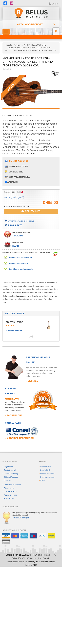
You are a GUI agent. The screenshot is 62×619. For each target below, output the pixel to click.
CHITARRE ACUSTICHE (35, 45)
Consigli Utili (45, 470)
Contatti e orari (10, 470)
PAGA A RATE (15, 225)
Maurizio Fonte (47, 561)
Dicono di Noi (45, 467)
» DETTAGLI (32, 380)
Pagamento (8, 467)
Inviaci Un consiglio (21, 518)
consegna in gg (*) (14, 197)
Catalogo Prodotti (30, 24)
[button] (6, 337)
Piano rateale (9, 488)
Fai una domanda (18, 161)
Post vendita (9, 498)
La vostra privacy (11, 474)
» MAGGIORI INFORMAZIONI (19, 438)
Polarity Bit (33, 561)
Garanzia (7, 480)
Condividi (12, 182)
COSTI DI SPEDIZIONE (18, 218)
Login (54, 4)
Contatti (46, 558)
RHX (35, 564)
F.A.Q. (42, 480)
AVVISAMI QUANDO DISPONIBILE (21, 221)
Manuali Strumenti (47, 474)
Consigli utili (16, 171)
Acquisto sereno (10, 495)
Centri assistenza (19, 177)
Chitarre (18, 45)
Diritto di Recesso (11, 477)
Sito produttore (18, 166)
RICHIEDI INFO (32, 211)
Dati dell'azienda (10, 491)
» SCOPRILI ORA (13, 415)
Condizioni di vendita (12, 485)
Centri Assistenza (47, 477)
